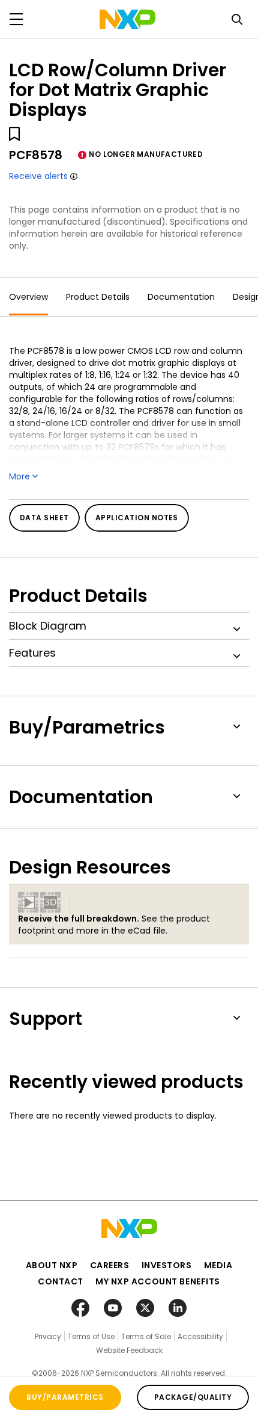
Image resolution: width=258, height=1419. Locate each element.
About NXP (52, 1265)
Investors (167, 1265)
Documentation (181, 297)
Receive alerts (38, 176)
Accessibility (200, 1336)
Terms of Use (91, 1336)
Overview (28, 297)
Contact (60, 1281)
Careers (110, 1265)
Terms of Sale (146, 1336)
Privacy (48, 1336)
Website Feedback (129, 1350)
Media (218, 1265)
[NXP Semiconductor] (127, 19)
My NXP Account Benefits (157, 1281)
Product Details (98, 297)
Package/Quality (193, 1397)
